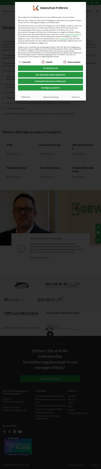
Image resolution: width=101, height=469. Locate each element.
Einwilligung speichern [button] (50, 88)
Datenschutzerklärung (73, 34)
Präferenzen (26, 97)
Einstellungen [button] (63, 39)
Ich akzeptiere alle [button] (50, 68)
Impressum (75, 97)
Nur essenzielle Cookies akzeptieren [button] (50, 75)
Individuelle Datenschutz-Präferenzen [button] (50, 81)
